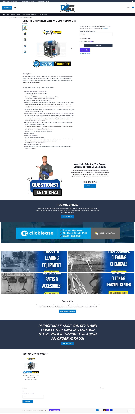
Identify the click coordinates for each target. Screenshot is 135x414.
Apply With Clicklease (67, 216)
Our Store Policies (43, 14)
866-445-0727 (90, 182)
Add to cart (98, 45)
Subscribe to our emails (28, 393)
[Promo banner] (67, 245)
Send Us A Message (89, 186)
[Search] (15, 7)
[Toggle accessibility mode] (132, 1)
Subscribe (27, 401)
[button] (71, 48)
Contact (18, 14)
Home (3, 14)
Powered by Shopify (42, 410)
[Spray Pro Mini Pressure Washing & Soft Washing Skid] (31, 365)
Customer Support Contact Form (67, 311)
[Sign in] (128, 7)
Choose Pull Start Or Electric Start (88, 31)
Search (102, 388)
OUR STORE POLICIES (67, 343)
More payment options (85, 53)
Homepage (4, 17)
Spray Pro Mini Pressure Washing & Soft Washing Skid (31, 376)
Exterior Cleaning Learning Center (29, 14)
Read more (105, 28)
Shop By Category (10, 14)
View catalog (7, 7)
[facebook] (22, 391)
